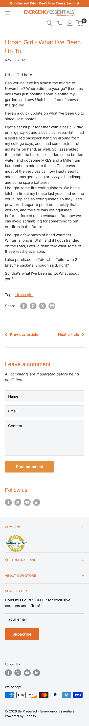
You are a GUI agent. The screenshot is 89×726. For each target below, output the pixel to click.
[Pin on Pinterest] (33, 306)
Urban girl (24, 294)
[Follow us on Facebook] (8, 502)
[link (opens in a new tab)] (16, 536)
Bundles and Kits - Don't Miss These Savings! (44, 3)
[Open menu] (7, 13)
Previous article (24, 334)
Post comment (30, 466)
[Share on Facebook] (23, 306)
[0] (80, 23)
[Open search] (49, 23)
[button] (79, 23)
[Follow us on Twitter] (17, 502)
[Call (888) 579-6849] (59, 23)
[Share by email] (51, 306)
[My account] (69, 23)
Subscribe (21, 634)
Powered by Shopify (20, 716)
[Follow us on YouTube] (27, 502)
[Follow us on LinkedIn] (36, 502)
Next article (68, 334)
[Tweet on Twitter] (42, 306)
